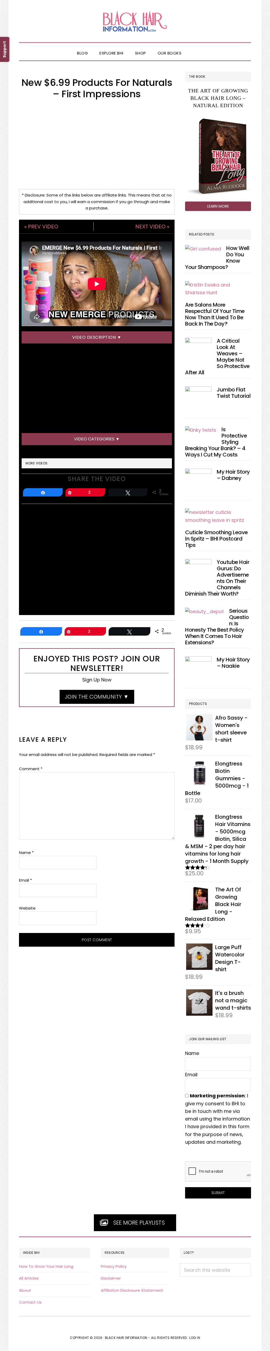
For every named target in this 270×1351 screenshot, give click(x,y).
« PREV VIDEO (41, 226)
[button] (193, 49)
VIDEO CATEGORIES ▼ (97, 439)
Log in (194, 1337)
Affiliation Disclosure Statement (132, 1290)
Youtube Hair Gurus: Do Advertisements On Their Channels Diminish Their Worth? (217, 577)
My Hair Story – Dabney (233, 475)
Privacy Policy (114, 1266)
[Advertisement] (96, 144)
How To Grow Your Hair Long (46, 1266)
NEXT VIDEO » (152, 226)
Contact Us (30, 1302)
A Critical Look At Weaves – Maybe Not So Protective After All (217, 356)
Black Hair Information (135, 21)
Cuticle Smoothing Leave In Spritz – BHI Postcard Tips (216, 539)
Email (25, 880)
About (25, 1290)
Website (27, 908)
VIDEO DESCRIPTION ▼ (97, 337)
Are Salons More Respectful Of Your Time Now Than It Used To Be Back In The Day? (215, 314)
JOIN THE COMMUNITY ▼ (97, 696)
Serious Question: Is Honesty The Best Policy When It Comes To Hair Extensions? (217, 626)
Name (26, 852)
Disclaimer (111, 1278)
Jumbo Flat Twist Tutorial (233, 393)
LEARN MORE (218, 206)
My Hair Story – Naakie (233, 663)
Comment (30, 769)
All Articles (29, 1278)
